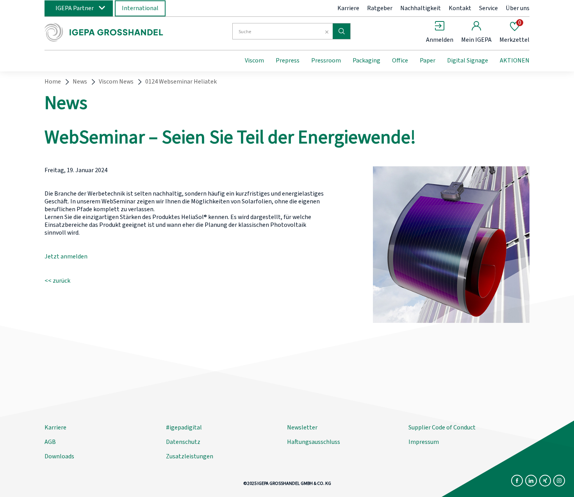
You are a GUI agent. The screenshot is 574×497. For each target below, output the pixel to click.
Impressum (423, 442)
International (140, 8)
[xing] (545, 480)
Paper (427, 60)
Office (400, 60)
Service (488, 8)
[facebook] (517, 480)
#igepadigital (184, 427)
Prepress (287, 60)
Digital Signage (467, 60)
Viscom (254, 60)
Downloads (59, 456)
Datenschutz (183, 442)
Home (53, 81)
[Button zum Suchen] (341, 31)
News (80, 81)
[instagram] (559, 480)
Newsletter (302, 427)
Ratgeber (379, 8)
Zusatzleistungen (189, 456)
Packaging (366, 60)
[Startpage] (109, 32)
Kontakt (460, 8)
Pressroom (326, 60)
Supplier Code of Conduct (442, 427)
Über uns (517, 8)
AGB (50, 442)
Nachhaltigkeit (420, 8)
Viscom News (116, 81)
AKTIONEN (514, 60)
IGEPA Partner (74, 8)
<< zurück (57, 280)
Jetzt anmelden (66, 256)
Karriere (348, 8)
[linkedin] (531, 480)
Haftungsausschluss (313, 442)
